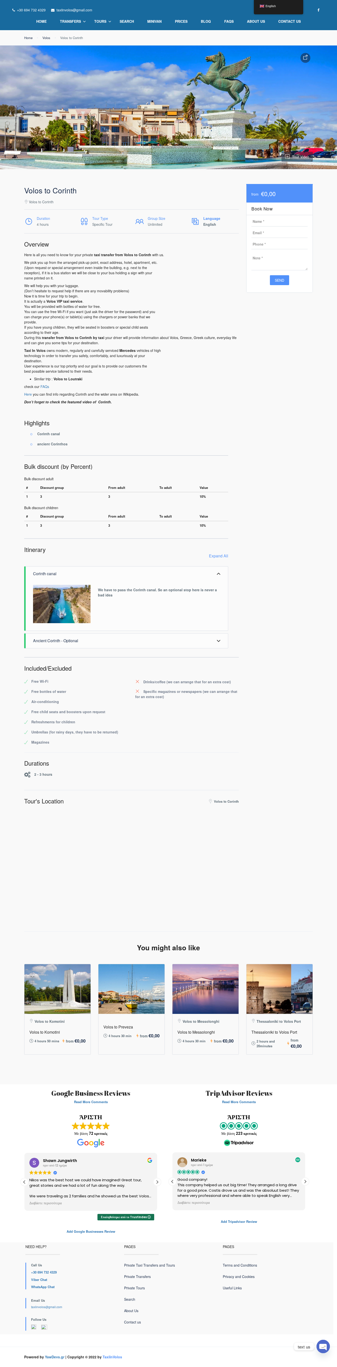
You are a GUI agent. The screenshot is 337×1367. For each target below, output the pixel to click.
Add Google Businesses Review (91, 1231)
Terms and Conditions (240, 1265)
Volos (46, 37)
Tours (100, 21)
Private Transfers (137, 1276)
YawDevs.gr (54, 1356)
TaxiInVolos (112, 1356)
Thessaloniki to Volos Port (274, 1032)
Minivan (154, 21)
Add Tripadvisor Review (239, 1221)
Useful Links (232, 1287)
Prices (181, 21)
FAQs (229, 21)
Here (28, 394)
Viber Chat (39, 1279)
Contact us (289, 21)
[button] (157, 1182)
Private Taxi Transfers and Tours (149, 1265)
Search (127, 21)
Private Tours (134, 1287)
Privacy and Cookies (239, 1276)
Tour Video (300, 156)
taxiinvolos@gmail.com (46, 1307)
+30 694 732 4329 (44, 1272)
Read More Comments (91, 1101)
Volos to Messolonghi (196, 1032)
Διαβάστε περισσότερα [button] (45, 1203)
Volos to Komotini (44, 1032)
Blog (206, 21)
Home (41, 21)
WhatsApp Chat (43, 1286)
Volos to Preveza (118, 1027)
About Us (256, 21)
